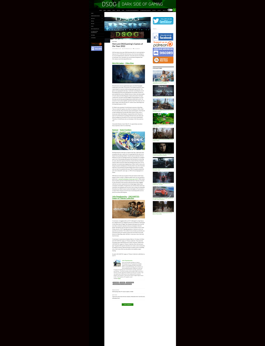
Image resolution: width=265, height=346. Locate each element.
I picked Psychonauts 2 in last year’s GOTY (128, 179)
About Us (165, 10)
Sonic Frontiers (125, 130)
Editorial (114, 41)
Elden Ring (130, 63)
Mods (123, 10)
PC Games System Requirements (132, 10)
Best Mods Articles (95, 28)
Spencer (115, 130)
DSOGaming (115, 282)
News (104, 10)
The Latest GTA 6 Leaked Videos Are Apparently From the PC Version (161, 83)
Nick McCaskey (118, 63)
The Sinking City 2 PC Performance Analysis (162, 96)
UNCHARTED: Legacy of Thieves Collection (125, 197)
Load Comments (127, 304)
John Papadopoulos (127, 48)
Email (119, 278)
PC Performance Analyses (145, 10)
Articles (93, 18)
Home (100, 10)
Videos (113, 10)
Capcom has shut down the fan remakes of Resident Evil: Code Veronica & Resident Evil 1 (128, 296)
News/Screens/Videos (95, 15)
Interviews (93, 37)
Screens (109, 10)
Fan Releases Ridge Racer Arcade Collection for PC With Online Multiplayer (163, 198)
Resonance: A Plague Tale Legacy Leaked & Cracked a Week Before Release (162, 155)
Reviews (154, 10)
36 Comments (137, 48)
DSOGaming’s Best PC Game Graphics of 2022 (122, 290)
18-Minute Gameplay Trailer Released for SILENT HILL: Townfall (161, 184)
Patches (118, 10)
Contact (159, 10)
